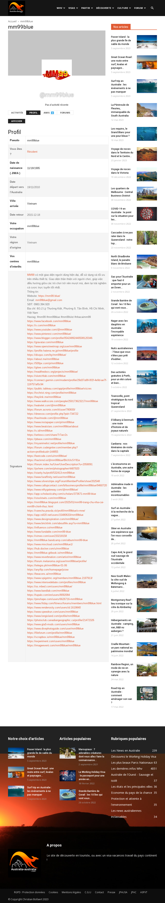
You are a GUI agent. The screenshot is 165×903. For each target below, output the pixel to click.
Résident (32, 151)
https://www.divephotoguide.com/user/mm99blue (55, 628)
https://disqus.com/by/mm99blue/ (46, 354)
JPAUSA (123, 892)
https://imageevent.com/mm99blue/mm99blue (53, 645)
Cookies (53, 892)
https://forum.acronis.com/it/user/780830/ (51, 409)
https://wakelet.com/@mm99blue (46, 405)
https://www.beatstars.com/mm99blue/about (52, 426)
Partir (85, 7)
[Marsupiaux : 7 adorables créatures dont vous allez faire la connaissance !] (68, 753)
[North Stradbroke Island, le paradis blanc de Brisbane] (147, 262)
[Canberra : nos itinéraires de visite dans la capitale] (147, 449)
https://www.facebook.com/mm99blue (49, 321)
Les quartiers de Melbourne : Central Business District (122, 192)
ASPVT (143, 892)
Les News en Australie (125, 750)
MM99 (30, 274)
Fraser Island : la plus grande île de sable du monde (121, 40)
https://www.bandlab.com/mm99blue (48, 590)
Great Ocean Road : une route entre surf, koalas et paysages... (40, 772)
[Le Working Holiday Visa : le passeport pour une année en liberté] (68, 775)
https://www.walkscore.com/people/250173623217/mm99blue (62, 401)
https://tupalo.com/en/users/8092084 (48, 594)
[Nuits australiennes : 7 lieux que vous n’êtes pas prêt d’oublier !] (147, 353)
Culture (122, 7)
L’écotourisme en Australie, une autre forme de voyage (122, 468)
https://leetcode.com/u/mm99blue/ (47, 455)
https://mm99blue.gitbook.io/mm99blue (49, 552)
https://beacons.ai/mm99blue (44, 573)
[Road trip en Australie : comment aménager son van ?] (147, 693)
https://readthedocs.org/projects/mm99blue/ (52, 371)
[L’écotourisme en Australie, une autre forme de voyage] (147, 469)
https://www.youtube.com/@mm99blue (49, 329)
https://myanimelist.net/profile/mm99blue (51, 443)
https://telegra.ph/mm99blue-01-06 (47, 565)
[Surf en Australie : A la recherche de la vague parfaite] (147, 513)
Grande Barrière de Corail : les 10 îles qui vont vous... (121, 304)
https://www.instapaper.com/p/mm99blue (50, 422)
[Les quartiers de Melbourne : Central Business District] (147, 194)
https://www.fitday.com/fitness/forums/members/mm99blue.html (64, 603)
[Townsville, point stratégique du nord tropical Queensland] (147, 401)
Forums (65, 112)
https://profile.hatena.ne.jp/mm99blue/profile (52, 350)
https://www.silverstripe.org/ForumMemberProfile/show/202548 (63, 481)
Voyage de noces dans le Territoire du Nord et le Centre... (122, 153)
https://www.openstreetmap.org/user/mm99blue (54, 346)
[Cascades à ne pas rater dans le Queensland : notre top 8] (147, 238)
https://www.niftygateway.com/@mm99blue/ (52, 489)
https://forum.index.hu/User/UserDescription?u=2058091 (60, 464)
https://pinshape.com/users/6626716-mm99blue (54, 599)
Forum (138, 7)
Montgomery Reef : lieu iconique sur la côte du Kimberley (121, 604)
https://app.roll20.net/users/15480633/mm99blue (55, 514)
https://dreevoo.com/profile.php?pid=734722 (52, 413)
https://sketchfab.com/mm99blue (46, 375)
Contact (99, 892)
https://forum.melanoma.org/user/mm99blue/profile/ (57, 561)
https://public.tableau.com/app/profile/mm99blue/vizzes (59, 388)
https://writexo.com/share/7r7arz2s (47, 434)
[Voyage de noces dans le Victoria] (147, 174)
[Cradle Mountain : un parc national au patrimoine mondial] (147, 649)
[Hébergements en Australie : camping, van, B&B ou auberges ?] (147, 625)
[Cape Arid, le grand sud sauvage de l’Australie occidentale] (147, 557)
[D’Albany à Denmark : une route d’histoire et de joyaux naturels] (147, 425)
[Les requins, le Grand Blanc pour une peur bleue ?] (147, 134)
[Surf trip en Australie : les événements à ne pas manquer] (147, 86)
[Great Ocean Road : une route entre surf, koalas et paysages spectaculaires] (147, 62)
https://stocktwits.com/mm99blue (46, 498)
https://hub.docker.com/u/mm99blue (48, 548)
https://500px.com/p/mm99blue (45, 363)
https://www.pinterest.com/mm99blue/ (49, 333)
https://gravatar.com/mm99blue (45, 342)
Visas (71, 7)
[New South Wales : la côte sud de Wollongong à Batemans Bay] (147, 581)
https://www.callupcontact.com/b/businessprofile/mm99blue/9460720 (67, 485)
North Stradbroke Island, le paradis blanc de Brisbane (121, 260)
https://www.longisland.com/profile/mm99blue (53, 615)
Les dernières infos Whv (126, 768)
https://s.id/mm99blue (40, 430)
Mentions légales (71, 892)
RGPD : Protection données (29, 892)
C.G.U (88, 892)
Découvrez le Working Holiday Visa (133, 756)
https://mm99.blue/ (49, 295)
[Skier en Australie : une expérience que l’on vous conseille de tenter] (147, 533)
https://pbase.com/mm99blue (44, 439)
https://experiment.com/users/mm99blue (50, 641)
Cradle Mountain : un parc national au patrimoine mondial (122, 648)
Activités (17, 112)
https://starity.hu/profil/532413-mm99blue (51, 472)
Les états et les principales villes (132, 786)
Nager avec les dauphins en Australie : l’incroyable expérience (119, 328)
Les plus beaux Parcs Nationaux (132, 762)
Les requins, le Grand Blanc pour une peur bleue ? (120, 132)
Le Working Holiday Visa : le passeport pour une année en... (92, 776)
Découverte (103, 7)
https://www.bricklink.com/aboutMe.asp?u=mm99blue (58, 523)
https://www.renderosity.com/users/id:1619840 (54, 607)
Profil (33, 112)
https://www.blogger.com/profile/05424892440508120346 (59, 338)
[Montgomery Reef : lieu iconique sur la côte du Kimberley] (147, 605)
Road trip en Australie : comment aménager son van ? (121, 695)
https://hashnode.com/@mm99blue (47, 418)
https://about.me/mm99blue (43, 359)
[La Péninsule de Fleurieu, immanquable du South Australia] (147, 110)
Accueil (12, 21)
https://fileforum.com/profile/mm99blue (49, 632)
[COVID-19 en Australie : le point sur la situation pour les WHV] (147, 214)
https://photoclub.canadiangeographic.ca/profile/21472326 (60, 620)
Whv (59, 7)
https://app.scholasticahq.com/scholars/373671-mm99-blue (61, 493)
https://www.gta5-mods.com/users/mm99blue (53, 624)
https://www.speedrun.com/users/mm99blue (52, 611)
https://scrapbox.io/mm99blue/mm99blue (51, 636)
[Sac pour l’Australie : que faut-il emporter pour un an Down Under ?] (147, 282)
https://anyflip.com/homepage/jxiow (47, 569)
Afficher (16, 121)
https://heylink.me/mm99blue (44, 396)
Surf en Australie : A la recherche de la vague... (122, 512)
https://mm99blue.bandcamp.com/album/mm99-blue (57, 540)
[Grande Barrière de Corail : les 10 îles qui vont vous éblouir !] (147, 306)
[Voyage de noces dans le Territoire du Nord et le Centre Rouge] (147, 154)
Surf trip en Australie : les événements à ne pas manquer (39, 791)
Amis (48, 112)
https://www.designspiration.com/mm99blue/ (52, 519)
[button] (152, 8)
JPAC (133, 892)
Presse (111, 892)
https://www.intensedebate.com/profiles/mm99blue (56, 582)
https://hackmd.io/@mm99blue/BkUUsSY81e (53, 460)
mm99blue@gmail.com (48, 300)
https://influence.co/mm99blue (44, 527)
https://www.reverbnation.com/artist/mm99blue (54, 556)
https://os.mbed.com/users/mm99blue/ (49, 586)
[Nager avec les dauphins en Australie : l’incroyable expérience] (147, 326)
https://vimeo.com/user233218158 (47, 535)
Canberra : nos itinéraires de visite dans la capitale (121, 447)
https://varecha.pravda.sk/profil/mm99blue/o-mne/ (56, 510)
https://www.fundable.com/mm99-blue (49, 531)
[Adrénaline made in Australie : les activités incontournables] (147, 489)
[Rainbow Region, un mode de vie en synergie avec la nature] (147, 669)
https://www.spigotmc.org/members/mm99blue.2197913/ (60, 578)
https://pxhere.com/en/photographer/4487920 (53, 468)
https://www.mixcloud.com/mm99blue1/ (50, 544)
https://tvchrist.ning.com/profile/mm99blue (51, 392)
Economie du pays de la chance (131, 793)
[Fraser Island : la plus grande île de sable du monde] (147, 42)
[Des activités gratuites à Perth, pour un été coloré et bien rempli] (147, 377)
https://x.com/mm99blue (41, 325)
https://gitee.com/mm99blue (43, 367)
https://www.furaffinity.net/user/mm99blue (51, 476)
